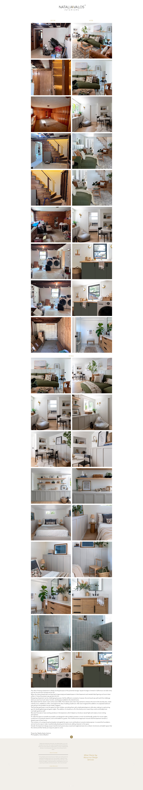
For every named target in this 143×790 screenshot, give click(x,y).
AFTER (91, 21)
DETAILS (71, 356)
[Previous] (9, 764)
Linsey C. (54, 770)
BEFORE (53, 21)
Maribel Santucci (53, 754)
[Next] (134, 764)
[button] (51, 40)
